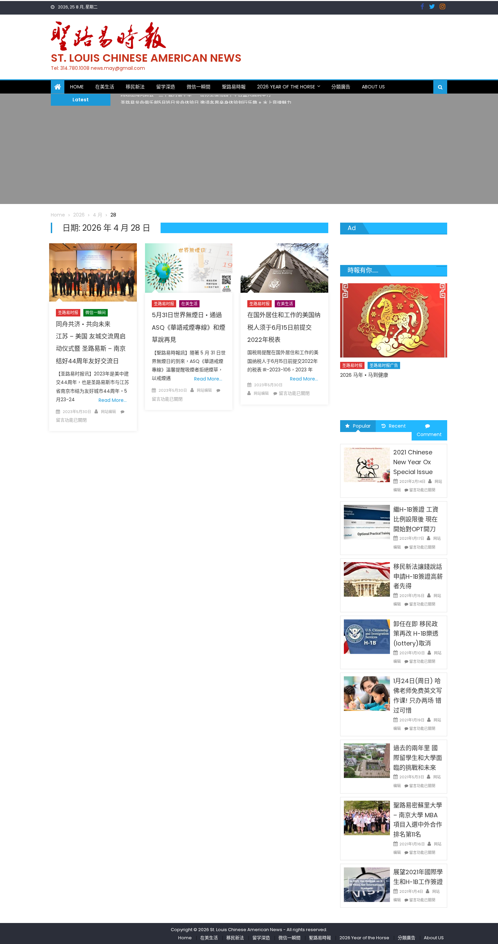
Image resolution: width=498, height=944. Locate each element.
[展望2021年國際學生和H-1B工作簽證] (367, 884)
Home (77, 86)
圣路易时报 (68, 312)
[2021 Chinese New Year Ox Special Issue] (367, 464)
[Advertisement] (249, 156)
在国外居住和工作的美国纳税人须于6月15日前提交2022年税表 (283, 327)
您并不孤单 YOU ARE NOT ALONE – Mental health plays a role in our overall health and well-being (390, 394)
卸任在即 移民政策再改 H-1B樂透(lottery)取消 (415, 634)
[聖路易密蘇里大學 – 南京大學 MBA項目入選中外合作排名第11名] (367, 817)
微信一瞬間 (198, 86)
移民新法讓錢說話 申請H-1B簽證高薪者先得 (418, 576)
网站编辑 (108, 411)
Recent (397, 426)
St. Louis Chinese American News (146, 57)
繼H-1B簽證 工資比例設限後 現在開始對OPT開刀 (415, 519)
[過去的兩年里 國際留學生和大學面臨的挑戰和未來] (367, 760)
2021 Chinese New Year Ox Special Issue (413, 462)
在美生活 (104, 86)
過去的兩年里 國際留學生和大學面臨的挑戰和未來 (417, 758)
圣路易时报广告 (384, 377)
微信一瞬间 (95, 312)
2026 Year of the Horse (286, 86)
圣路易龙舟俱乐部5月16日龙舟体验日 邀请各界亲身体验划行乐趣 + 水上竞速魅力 (206, 99)
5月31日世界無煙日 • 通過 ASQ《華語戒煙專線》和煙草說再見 (188, 327)
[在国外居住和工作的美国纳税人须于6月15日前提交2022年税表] (284, 267)
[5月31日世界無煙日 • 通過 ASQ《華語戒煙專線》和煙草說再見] (188, 267)
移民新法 (135, 86)
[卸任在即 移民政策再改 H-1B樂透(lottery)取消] (367, 636)
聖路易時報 (234, 86)
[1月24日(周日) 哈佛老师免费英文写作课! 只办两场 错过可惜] (367, 693)
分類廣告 (340, 86)
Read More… (113, 400)
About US (373, 86)
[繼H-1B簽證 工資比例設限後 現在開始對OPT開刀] (367, 521)
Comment (429, 434)
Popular (362, 426)
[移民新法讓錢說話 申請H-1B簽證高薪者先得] (367, 579)
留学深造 (165, 86)
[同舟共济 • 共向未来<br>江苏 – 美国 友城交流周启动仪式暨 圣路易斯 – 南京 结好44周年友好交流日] (93, 272)
